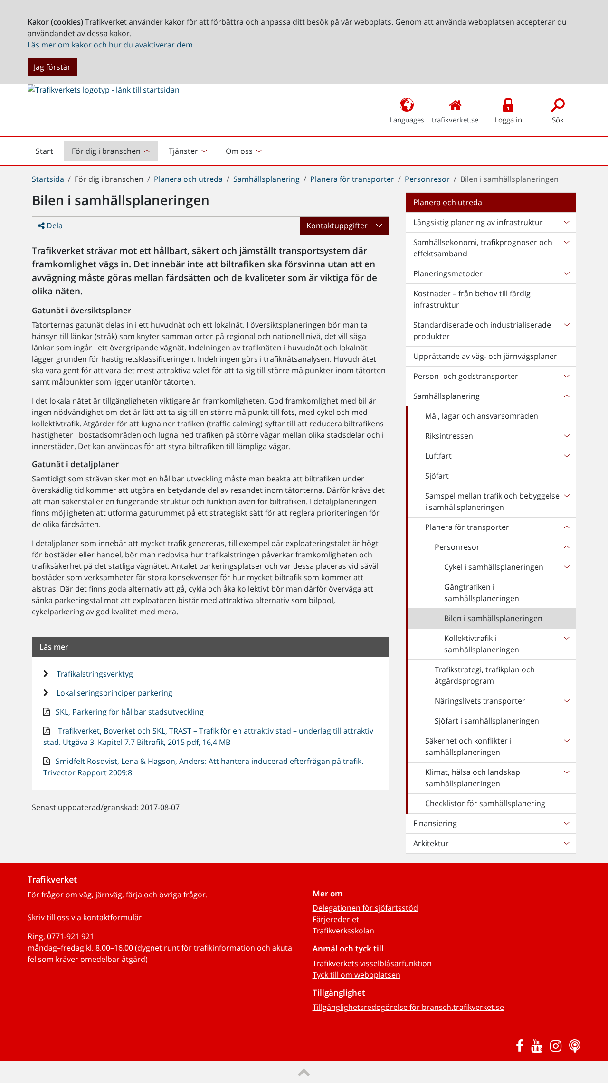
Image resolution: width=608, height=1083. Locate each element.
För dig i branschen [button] (106, 151)
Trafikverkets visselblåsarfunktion (372, 963)
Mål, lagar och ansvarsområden (481, 416)
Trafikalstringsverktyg (94, 674)
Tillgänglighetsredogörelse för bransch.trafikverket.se (408, 1007)
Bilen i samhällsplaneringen (493, 618)
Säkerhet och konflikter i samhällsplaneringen (468, 746)
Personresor (427, 179)
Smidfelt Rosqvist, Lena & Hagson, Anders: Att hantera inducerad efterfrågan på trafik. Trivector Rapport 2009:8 (203, 767)
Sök (558, 119)
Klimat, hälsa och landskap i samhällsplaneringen (474, 778)
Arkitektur (431, 843)
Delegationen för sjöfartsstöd (365, 908)
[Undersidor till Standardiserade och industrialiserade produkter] (566, 330)
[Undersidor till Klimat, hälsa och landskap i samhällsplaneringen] (566, 777)
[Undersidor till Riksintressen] (566, 436)
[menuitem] (112, 151)
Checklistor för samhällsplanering (485, 803)
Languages (407, 119)
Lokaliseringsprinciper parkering (113, 692)
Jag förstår (52, 67)
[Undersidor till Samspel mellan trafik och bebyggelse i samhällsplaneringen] (566, 501)
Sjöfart (437, 476)
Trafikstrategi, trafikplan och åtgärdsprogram (485, 675)
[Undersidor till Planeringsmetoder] (566, 273)
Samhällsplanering (266, 179)
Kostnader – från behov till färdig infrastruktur (472, 299)
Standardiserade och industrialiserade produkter (482, 330)
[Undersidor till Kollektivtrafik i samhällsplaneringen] (566, 643)
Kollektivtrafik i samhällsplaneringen (481, 644)
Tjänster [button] (183, 151)
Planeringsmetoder (448, 273)
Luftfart (438, 456)
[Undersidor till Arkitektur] (566, 843)
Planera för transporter (352, 179)
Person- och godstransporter (465, 376)
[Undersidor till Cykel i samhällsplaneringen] (566, 567)
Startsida (48, 179)
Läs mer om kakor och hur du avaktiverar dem (110, 44)
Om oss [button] (239, 151)
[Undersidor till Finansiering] (566, 823)
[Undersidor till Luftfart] (566, 456)
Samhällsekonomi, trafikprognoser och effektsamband (482, 248)
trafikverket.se (455, 119)
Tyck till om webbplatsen (356, 975)
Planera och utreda (188, 179)
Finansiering (435, 823)
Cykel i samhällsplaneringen (493, 567)
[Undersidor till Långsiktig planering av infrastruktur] (566, 222)
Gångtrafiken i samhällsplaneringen (481, 592)
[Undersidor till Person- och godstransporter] (566, 376)
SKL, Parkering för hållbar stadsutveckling (129, 711)
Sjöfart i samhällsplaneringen (487, 721)
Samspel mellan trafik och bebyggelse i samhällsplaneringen (492, 501)
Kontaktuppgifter (337, 225)
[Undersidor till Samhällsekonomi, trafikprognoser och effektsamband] (566, 248)
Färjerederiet (336, 919)
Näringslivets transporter (480, 701)
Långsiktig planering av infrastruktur (478, 222)
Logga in (508, 119)
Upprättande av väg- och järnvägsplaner (485, 356)
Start (48, 153)
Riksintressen (449, 436)
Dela (54, 225)
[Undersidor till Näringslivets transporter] (566, 701)
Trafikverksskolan (343, 930)
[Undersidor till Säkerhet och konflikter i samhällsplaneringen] (566, 746)
